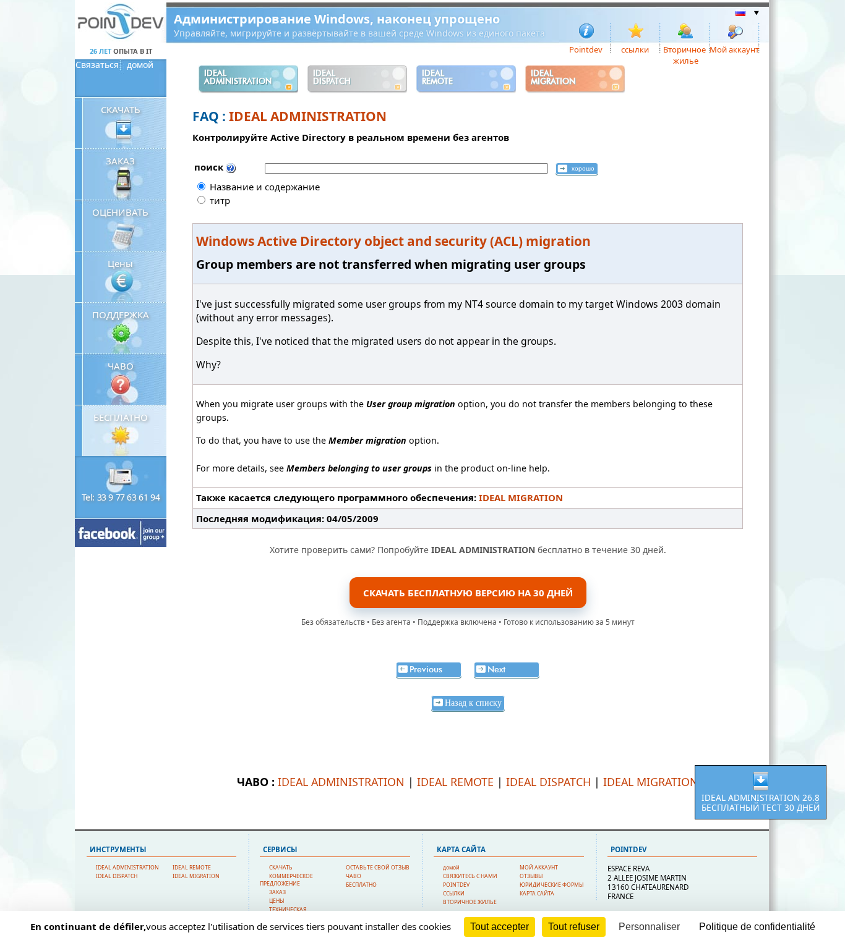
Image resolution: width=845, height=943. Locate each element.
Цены (120, 263)
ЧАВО (121, 366)
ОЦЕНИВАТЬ (120, 212)
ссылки (635, 49)
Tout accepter (499, 926)
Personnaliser (649, 926)
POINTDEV (456, 885)
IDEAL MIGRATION (521, 497)
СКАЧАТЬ (120, 109)
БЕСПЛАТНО (120, 417)
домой (140, 64)
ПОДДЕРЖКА (120, 314)
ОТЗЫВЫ (531, 876)
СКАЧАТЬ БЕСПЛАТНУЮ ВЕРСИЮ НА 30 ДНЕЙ (468, 592)
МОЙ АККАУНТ (539, 867)
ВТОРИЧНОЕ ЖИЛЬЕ (470, 902)
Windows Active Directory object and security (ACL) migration (393, 241)
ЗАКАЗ (120, 160)
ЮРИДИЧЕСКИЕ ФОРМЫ (551, 885)
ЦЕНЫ (276, 901)
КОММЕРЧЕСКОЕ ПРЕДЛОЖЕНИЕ (286, 880)
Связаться (97, 64)
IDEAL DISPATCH (548, 781)
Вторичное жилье (684, 49)
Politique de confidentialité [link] (757, 926)
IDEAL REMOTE (455, 781)
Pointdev (586, 49)
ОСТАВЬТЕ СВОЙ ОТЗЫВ (378, 867)
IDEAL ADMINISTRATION (308, 116)
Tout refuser (573, 926)
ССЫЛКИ (454, 893)
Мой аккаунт (734, 49)
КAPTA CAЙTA (537, 893)
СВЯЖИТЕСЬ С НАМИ (470, 876)
